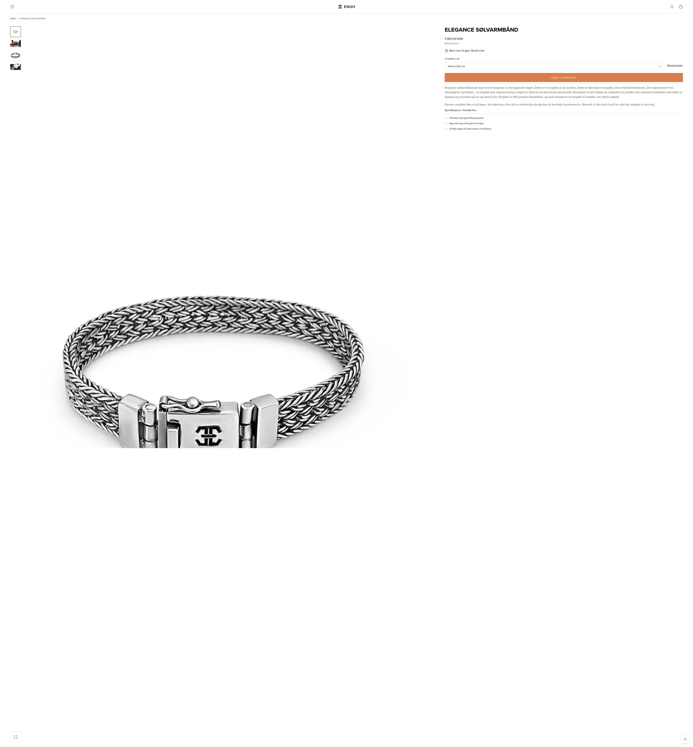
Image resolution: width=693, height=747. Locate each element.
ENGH (13, 19)
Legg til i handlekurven (563, 77)
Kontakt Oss (470, 110)
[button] (12, 7)
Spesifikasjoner (453, 110)
